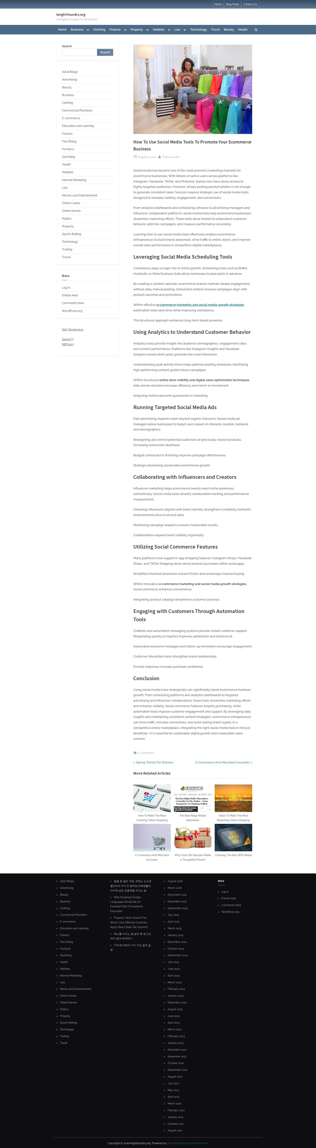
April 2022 (173, 1096)
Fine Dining (69, 141)
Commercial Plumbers (77, 110)
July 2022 (173, 1083)
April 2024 (174, 975)
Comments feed (73, 303)
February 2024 (176, 988)
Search (67, 46)
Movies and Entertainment (79, 195)
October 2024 (176, 948)
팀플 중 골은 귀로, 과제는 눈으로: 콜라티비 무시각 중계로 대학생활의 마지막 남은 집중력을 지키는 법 (131, 885)
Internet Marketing (74, 180)
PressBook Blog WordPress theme (187, 1143)
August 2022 (175, 1076)
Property (137, 29)
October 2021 (176, 1123)
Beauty (229, 29)
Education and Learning (78, 126)
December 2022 (177, 1049)
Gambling (68, 157)
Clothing (99, 29)
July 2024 (173, 961)
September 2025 (178, 908)
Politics (67, 218)
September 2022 (177, 1069)
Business (77, 29)
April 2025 (174, 921)
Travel (215, 29)
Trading (67, 249)
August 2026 (175, 881)
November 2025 (177, 901)
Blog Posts (232, 4)
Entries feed (70, 295)
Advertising (69, 79)
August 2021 (175, 1130)
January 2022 (175, 1117)
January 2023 (175, 1042)
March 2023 (174, 1029)
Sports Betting (71, 234)
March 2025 (175, 928)
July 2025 (173, 914)
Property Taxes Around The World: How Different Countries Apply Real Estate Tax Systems (129, 922)
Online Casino (71, 203)
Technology (198, 29)
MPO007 (68, 344)
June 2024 (174, 968)
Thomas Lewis (170, 157)
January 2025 (176, 935)
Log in (66, 287)
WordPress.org (72, 311)
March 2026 (175, 887)
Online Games (71, 211)
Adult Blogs (70, 72)
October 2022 (176, 1063)
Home (218, 4)
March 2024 (175, 982)
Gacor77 (68, 339)
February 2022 (176, 1110)
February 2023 (176, 1036)
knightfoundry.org (71, 14)
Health (243, 29)
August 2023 (175, 1009)
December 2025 (177, 894)
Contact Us (250, 4)
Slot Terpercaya (72, 329)
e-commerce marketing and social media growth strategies (200, 305)
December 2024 (177, 941)
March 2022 (174, 1103)
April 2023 (173, 1022)
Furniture (68, 149)
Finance (115, 29)
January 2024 (176, 995)
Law (177, 29)
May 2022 (173, 1090)
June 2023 (174, 1015)
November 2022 (177, 1056)
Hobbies (159, 29)
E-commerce (146, 752)
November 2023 (177, 1002)
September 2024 (178, 955)
